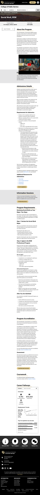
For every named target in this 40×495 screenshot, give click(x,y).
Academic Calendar (4, 481)
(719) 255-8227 (6, 460)
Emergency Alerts (30, 482)
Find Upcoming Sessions (22, 201)
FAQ (1, 485)
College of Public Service (9, 7)
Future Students (17, 480)
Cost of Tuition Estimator (23, 180)
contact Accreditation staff (25, 349)
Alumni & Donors (17, 485)
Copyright (3, 489)
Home (2, 12)
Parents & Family (17, 483)
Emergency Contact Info (11, 490)
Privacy (7, 489)
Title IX (32, 490)
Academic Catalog (31, 378)
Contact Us (29, 480)
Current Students (17, 481)
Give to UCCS (18, 490)
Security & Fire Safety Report (30, 489)
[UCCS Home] (9, 2)
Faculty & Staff (16, 482)
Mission (23, 489)
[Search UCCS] (38, 2)
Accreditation (3, 480)
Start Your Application (22, 186)
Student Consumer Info (25, 490)
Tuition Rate (21, 179)
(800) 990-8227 (11, 462)
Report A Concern (30, 481)
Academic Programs (7, 12)
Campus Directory (4, 482)
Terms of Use (12, 489)
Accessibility (18, 489)
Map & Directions (4, 486)
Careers (2, 483)
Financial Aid (21, 182)
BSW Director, (26, 171)
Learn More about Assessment (23, 368)
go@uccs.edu (6, 464)
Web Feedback (20, 474)
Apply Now (32, 2)
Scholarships (21, 183)
